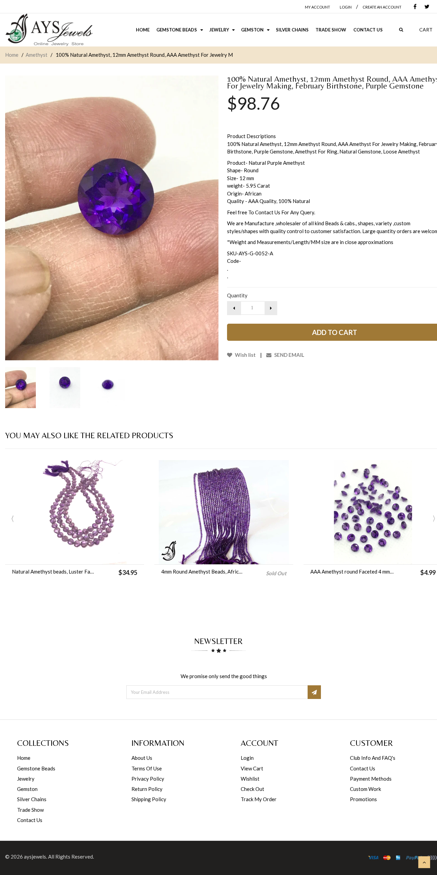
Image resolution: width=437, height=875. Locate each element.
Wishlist (250, 779)
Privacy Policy (147, 779)
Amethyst (36, 55)
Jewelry (25, 779)
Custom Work (365, 789)
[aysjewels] (49, 29)
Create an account (382, 7)
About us (141, 758)
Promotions (363, 799)
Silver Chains (31, 799)
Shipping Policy (148, 799)
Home (11, 55)
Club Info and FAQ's (372, 758)
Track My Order (259, 799)
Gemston (27, 789)
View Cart (252, 768)
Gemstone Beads (36, 768)
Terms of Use (146, 768)
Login (247, 758)
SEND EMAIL (288, 355)
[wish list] (91, 555)
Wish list (245, 355)
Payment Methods (371, 779)
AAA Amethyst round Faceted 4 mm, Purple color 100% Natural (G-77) (352, 571)
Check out (252, 789)
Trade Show (30, 810)
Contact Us (29, 820)
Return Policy (147, 789)
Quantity (237, 295)
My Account (317, 7)
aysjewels (35, 856)
